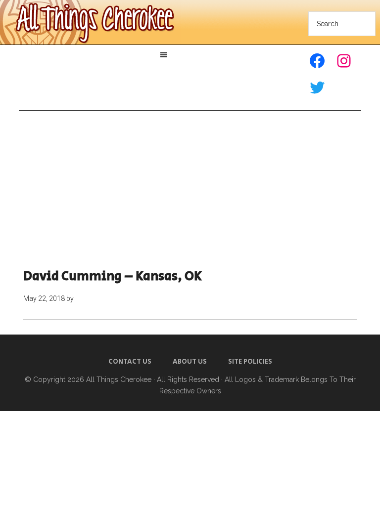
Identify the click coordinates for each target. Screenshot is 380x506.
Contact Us (129, 362)
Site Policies (250, 362)
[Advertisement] (190, 190)
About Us (190, 362)
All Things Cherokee (118, 379)
